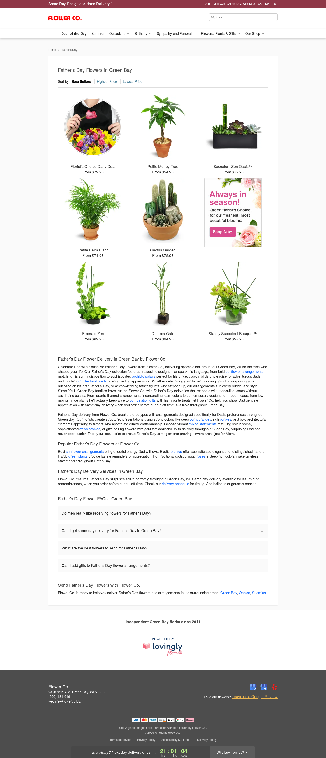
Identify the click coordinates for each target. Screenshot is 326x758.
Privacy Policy (146, 739)
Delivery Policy (206, 739)
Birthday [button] (141, 33)
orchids (176, 451)
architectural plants (92, 380)
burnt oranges (200, 419)
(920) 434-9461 (60, 696)
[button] (313, 738)
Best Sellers (81, 81)
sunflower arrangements (244, 371)
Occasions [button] (117, 33)
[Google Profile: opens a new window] (253, 687)
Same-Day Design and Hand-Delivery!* (80, 3)
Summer (98, 33)
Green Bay (228, 592)
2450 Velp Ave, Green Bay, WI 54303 (76, 692)
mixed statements (203, 423)
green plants (78, 456)
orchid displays (143, 376)
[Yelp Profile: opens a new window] (274, 687)
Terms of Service (120, 739)
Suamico (259, 592)
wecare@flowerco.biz (64, 701)
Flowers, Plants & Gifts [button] (219, 33)
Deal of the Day (74, 33)
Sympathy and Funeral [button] (175, 33)
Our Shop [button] (253, 33)
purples (225, 419)
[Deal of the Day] (233, 212)
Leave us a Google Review (255, 696)
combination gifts (143, 400)
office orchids (89, 428)
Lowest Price (132, 81)
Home (52, 49)
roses (201, 456)
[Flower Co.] (82, 18)
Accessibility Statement (176, 739)
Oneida (244, 592)
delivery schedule (175, 483)
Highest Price (107, 81)
